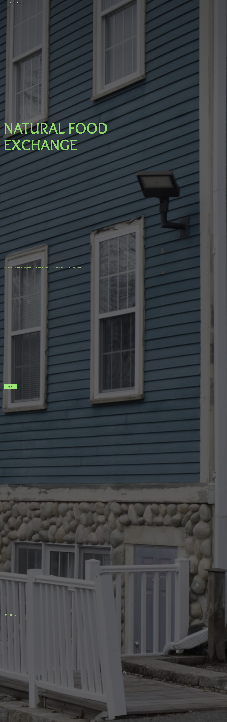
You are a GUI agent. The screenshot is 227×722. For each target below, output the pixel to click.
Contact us (20, 3)
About (12, 3)
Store (5, 3)
